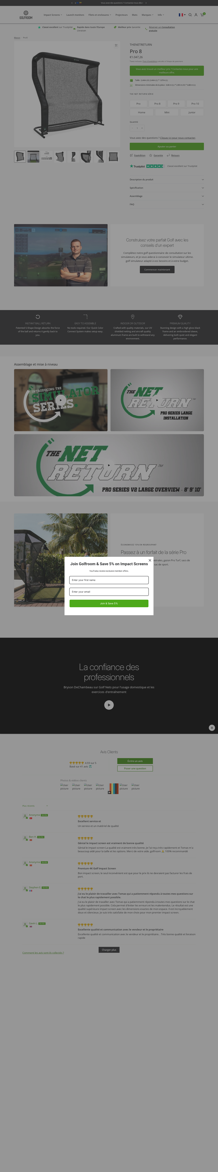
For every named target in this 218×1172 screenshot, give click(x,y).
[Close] (149, 560)
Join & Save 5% (109, 603)
